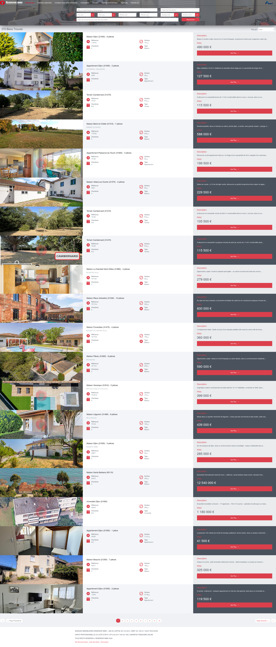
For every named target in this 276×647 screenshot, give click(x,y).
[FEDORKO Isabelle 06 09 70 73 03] (41, 163)
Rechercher (29, 2)
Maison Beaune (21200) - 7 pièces (101, 559)
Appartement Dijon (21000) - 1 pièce (102, 530)
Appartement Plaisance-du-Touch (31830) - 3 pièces (109, 152)
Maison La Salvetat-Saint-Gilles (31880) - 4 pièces (108, 269)
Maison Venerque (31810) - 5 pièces (102, 385)
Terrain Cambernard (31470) (99, 94)
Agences (124, 2)
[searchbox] (117, 10)
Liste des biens (94, 642)
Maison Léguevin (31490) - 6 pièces (102, 414)
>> (273, 621)
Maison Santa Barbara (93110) (100, 472)
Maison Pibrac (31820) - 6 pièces (101, 356)
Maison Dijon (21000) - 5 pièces (100, 443)
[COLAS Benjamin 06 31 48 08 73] (41, 46)
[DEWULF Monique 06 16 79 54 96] (41, 598)
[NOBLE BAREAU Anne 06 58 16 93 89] (41, 104)
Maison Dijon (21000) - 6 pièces (100, 36)
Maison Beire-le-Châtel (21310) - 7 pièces (104, 123)
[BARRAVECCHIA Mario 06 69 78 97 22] (41, 482)
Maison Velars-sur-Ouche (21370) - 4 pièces (106, 181)
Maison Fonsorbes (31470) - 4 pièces (103, 327)
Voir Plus (233, 53)
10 (159, 621)
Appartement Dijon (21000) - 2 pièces (103, 65)
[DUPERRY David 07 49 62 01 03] (41, 511)
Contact (95, 2)
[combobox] (117, 10)
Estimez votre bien (45, 2)
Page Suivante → (263, 621)
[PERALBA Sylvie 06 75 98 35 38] (41, 75)
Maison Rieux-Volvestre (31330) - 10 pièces (105, 298)
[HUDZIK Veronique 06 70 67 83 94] (41, 133)
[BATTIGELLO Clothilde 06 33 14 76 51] (41, 453)
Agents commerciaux (110, 2)
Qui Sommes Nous (81, 642)
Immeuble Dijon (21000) (97, 501)
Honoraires (85, 2)
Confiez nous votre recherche (66, 2)
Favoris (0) (135, 2)
